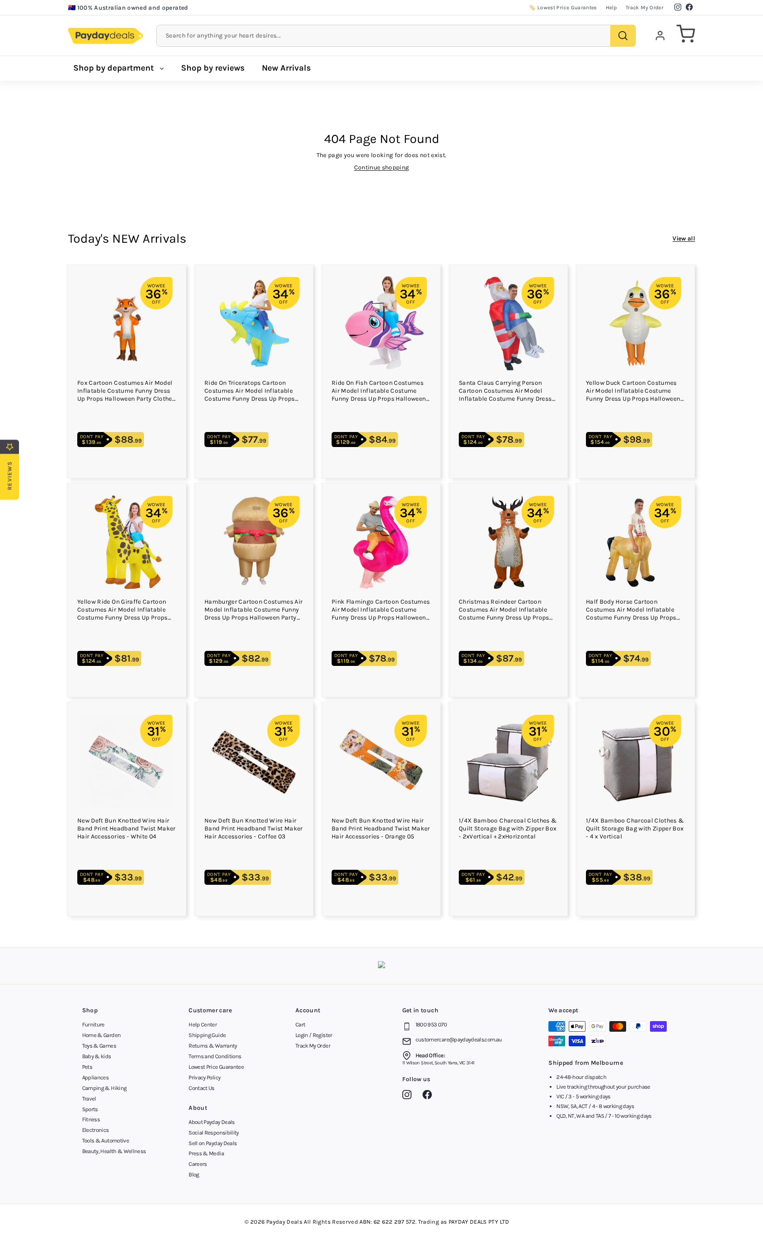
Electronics (95, 1130)
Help (611, 7)
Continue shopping (381, 167)
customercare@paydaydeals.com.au (458, 1039)
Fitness (91, 1119)
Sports (90, 1109)
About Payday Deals (211, 1122)
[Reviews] (381, 966)
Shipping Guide (207, 1035)
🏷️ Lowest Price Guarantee (563, 7)
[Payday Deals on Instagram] (409, 1096)
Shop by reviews (213, 68)
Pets (87, 1066)
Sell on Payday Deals (213, 1143)
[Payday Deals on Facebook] (429, 1096)
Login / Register (313, 1035)
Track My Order (644, 7)
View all (683, 238)
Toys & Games (99, 1045)
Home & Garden (101, 1035)
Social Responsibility (213, 1132)
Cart (300, 1024)
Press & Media (206, 1153)
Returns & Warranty (213, 1045)
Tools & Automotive (105, 1140)
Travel (89, 1098)
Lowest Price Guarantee (216, 1066)
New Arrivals (286, 68)
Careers (198, 1164)
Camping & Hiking (104, 1088)
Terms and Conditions (215, 1056)
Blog (194, 1174)
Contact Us (202, 1088)
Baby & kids (96, 1056)
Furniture (93, 1024)
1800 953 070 (431, 1024)
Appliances (95, 1077)
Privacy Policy (204, 1077)
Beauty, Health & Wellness (114, 1151)
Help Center (203, 1024)
